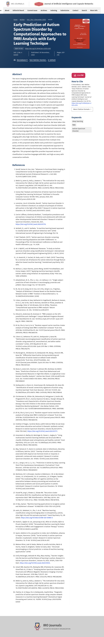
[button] (22, 60)
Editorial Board (18, 10)
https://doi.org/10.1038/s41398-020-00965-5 (37, 518)
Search (84, 10)
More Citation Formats (81, 109)
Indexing (53, 10)
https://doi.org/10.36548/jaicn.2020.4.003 (38, 48)
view (80, 75)
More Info (93, 10)
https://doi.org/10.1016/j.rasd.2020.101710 (31, 224)
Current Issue (32, 10)
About (7, 10)
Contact (75, 10)
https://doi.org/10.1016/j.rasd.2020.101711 (42, 431)
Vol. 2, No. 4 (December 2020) (36, 20)
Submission (64, 10)
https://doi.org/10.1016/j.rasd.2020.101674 (35, 563)
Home (15, 20)
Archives (44, 10)
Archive (22, 20)
